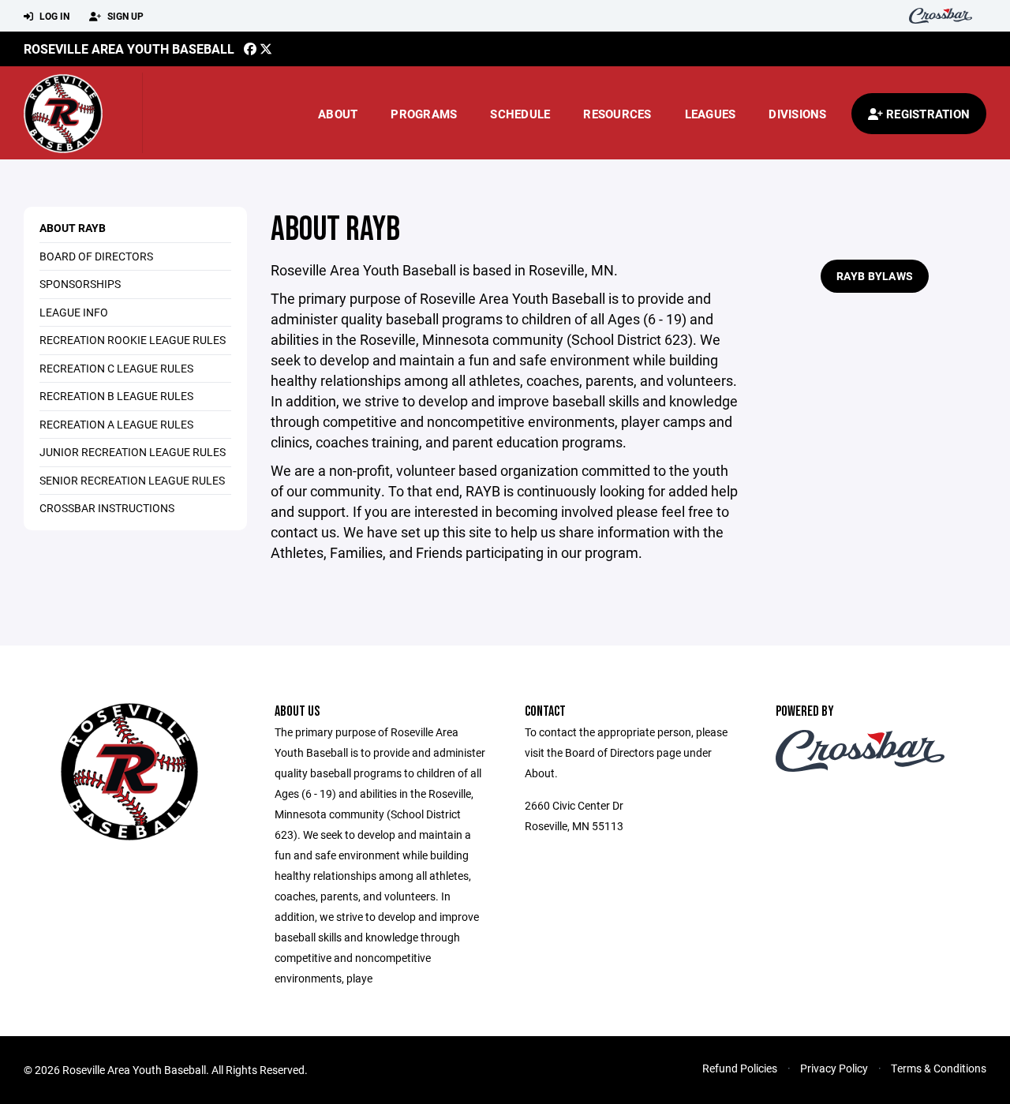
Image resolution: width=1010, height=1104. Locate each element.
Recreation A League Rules (116, 424)
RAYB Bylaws (874, 275)
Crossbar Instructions (106, 507)
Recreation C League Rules (116, 368)
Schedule (520, 114)
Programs (424, 114)
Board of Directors (96, 256)
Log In (53, 15)
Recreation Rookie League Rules (132, 339)
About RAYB (72, 227)
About (337, 114)
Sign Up (124, 15)
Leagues (710, 114)
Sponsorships (80, 283)
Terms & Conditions (938, 1068)
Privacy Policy (834, 1068)
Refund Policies (739, 1068)
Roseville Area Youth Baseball (129, 48)
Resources (617, 114)
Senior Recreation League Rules (132, 480)
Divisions (797, 114)
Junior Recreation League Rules (132, 451)
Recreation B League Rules (116, 395)
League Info (73, 312)
